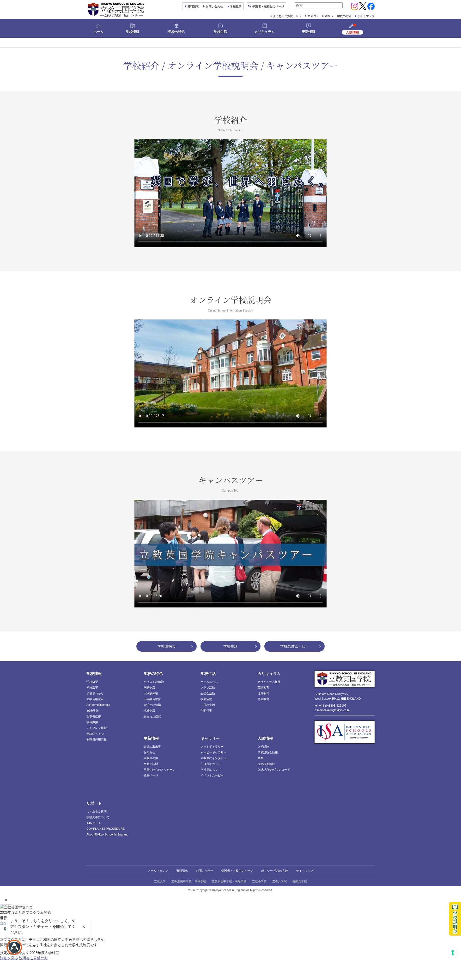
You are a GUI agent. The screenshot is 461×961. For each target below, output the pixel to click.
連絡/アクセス (95, 733)
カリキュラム (265, 32)
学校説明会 (167, 646)
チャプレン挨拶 (96, 728)
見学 (236, 6)
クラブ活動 (207, 687)
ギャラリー (210, 738)
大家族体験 (151, 693)
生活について (212, 769)
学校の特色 (176, 32)
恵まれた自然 (152, 716)
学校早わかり (95, 693)
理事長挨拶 (93, 716)
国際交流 (149, 687)
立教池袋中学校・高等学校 (188, 881)
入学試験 (263, 746)
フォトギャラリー (212, 746)
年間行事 (206, 710)
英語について (212, 764)
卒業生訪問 (151, 764)
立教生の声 (151, 758)
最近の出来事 (152, 746)
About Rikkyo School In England (107, 834)
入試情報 (265, 738)
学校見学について (97, 817)
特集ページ (151, 775)
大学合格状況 (95, 699)
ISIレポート (93, 823)
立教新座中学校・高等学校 (229, 881)
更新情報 (308, 32)
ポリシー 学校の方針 (338, 16)
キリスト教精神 (154, 682)
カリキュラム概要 (269, 682)
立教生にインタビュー (214, 758)
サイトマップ (366, 16)
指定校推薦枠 (266, 764)
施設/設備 (92, 710)
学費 (260, 758)
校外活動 (206, 699)
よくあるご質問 (283, 16)
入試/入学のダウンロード (274, 769)
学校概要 (92, 682)
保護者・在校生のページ (237, 870)
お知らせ (149, 752)
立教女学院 (279, 881)
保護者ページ (268, 6)
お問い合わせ (214, 6)
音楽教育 (263, 699)
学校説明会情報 (268, 752)
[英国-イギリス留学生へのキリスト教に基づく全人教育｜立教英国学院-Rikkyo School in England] (116, 9)
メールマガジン (309, 16)
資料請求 (182, 870)
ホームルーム (209, 682)
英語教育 (263, 687)
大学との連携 (152, 705)
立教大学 (160, 881)
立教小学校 (259, 881)
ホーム (98, 32)
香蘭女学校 (299, 881)
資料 (193, 6)
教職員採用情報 (96, 739)
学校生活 (220, 32)
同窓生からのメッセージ (159, 769)
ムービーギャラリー (213, 752)
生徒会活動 (207, 693)
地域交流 (149, 710)
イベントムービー (212, 775)
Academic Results (98, 705)
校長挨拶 (92, 722)
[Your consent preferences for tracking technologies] (452, 952)
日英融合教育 (152, 699)
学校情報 (132, 32)
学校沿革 (92, 687)
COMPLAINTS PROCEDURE (105, 828)
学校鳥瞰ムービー (294, 646)
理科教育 (263, 693)
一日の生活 (207, 705)
